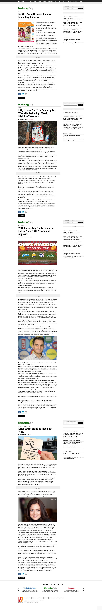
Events (39, 1)
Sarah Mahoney (23, 237)
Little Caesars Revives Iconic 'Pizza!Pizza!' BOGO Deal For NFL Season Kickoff (72, 28)
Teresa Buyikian (23, 119)
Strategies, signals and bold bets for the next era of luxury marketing (73, 43)
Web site (51, 48)
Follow (81, 1)
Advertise (75, 1)
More (56, 1)
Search (59, 1)
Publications (33, 1)
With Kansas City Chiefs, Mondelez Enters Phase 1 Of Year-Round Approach (72, 23)
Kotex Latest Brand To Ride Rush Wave (71, 25)
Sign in (64, 1)
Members (50, 1)
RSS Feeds (46, 598)
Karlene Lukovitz (23, 20)
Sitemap (50, 598)
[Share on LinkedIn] (23, 94)
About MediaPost (27, 598)
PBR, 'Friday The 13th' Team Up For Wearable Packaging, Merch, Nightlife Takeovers (73, 19)
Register (69, 1)
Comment (21, 97)
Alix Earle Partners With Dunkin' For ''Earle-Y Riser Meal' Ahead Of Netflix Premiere (73, 32)
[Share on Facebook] (19, 94)
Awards (44, 1)
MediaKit (34, 598)
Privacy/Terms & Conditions (58, 598)
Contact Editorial (40, 598)
